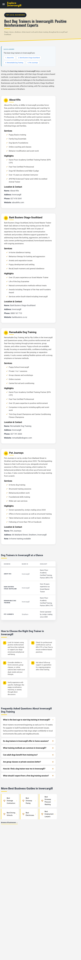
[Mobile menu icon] (3, 4)
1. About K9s (9, 58)
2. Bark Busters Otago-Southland (29, 58)
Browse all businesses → (9, 822)
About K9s (7, 574)
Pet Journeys (9, 614)
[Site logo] (16, 4)
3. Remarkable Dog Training (14, 63)
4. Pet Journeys (33, 63)
